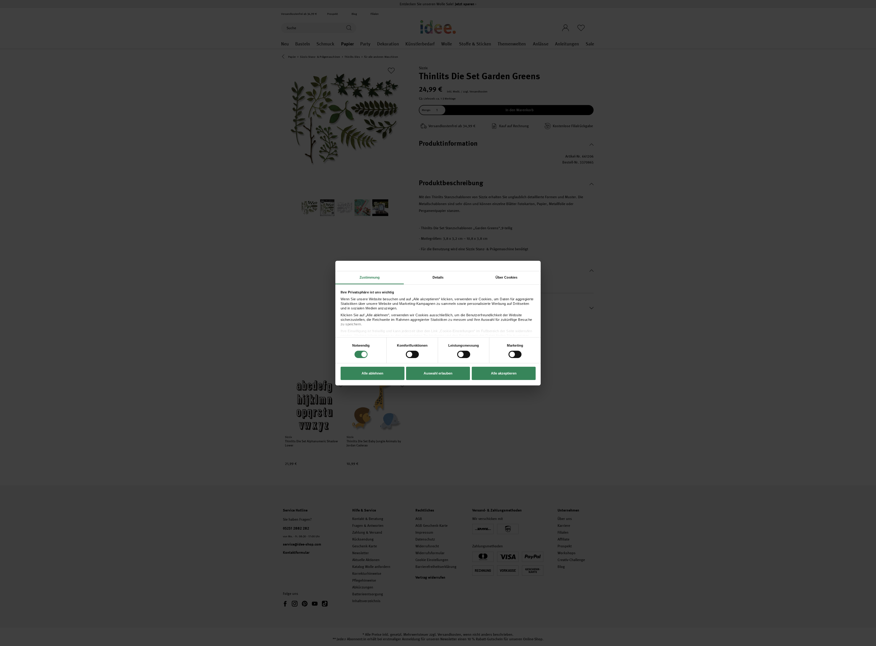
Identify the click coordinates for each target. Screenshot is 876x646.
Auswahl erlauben (438, 373)
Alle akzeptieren (503, 373)
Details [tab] (438, 277)
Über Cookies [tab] (506, 277)
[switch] (412, 354)
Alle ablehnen (372, 373)
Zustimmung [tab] (370, 277)
